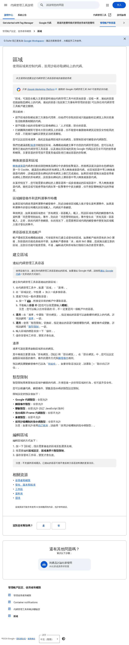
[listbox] (49, 639)
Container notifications (25, 602)
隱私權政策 (21, 638)
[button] (5, 5)
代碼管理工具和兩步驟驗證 (27, 609)
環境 (17, 498)
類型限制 (33, 326)
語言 (44, 635)
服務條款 (31, 638)
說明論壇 (121, 15)
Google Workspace (34, 40)
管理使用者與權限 (22, 595)
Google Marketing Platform (40, 89)
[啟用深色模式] (63, 638)
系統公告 (22, 15)
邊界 (31, 318)
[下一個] (122, 23)
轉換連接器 (19, 166)
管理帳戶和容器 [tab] (107, 23)
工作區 (19, 489)
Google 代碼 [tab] (45, 23)
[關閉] (125, 39)
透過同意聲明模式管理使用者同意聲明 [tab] (75, 23)
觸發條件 (63, 358)
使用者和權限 (22, 480)
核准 (33, 145)
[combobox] (72, 5)
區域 (16, 616)
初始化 (52, 363)
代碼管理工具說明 (22, 5)
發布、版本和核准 (25, 484)
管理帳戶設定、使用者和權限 (24, 587)
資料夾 (19, 493)
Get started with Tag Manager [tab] (18, 23)
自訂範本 (43, 425)
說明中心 (8, 15)
